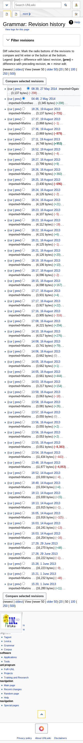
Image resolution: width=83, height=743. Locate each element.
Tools (76, 14)
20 (61, 69)
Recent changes (13, 689)
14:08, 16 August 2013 (45, 341)
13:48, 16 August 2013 (45, 462)
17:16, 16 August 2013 (45, 311)
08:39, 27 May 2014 (44, 88)
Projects (8, 673)
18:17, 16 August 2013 (45, 270)
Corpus (8, 649)
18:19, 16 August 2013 (45, 260)
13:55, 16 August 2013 (45, 442)
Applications (10, 657)
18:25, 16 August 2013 (45, 179)
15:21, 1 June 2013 (43, 573)
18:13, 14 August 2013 (45, 493)
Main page (9, 685)
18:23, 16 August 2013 (45, 210)
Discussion (16, 14)
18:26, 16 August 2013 (45, 169)
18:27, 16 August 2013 (45, 159)
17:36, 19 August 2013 (45, 129)
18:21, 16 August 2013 (45, 240)
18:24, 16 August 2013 (45, 190)
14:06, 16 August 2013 (45, 351)
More (25, 13)
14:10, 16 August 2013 (45, 331)
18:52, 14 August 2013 (45, 473)
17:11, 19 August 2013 (45, 139)
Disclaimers (60, 738)
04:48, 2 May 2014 (43, 98)
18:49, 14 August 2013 (45, 483)
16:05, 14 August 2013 (45, 513)
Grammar (9, 645)
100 (73, 69)
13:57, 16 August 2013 (45, 412)
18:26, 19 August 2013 (45, 109)
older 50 (52, 69)
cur (10, 98)
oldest (19, 69)
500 (12, 73)
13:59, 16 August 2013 (45, 392)
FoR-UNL (9, 669)
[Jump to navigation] (7, 5)
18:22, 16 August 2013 (45, 230)
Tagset (7, 637)
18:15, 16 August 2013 (45, 280)
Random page (11, 693)
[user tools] (76, 5)
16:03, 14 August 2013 (45, 523)
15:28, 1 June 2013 (43, 563)
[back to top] (41, 714)
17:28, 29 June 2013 (44, 553)
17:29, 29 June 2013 (44, 543)
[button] (41, 40)
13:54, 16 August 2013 (45, 452)
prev (17, 88)
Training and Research (16, 677)
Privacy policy (24, 738)
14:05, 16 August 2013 (45, 361)
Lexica (7, 641)
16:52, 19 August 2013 (45, 149)
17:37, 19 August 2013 (45, 119)
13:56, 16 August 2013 (45, 422)
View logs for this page (17, 29)
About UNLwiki (43, 738)
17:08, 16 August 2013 (45, 321)
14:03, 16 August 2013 (45, 381)
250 (5, 73)
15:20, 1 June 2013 (43, 584)
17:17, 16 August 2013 (45, 291)
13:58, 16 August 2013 (45, 402)
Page (7, 14)
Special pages (11, 705)
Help (77, 22)
